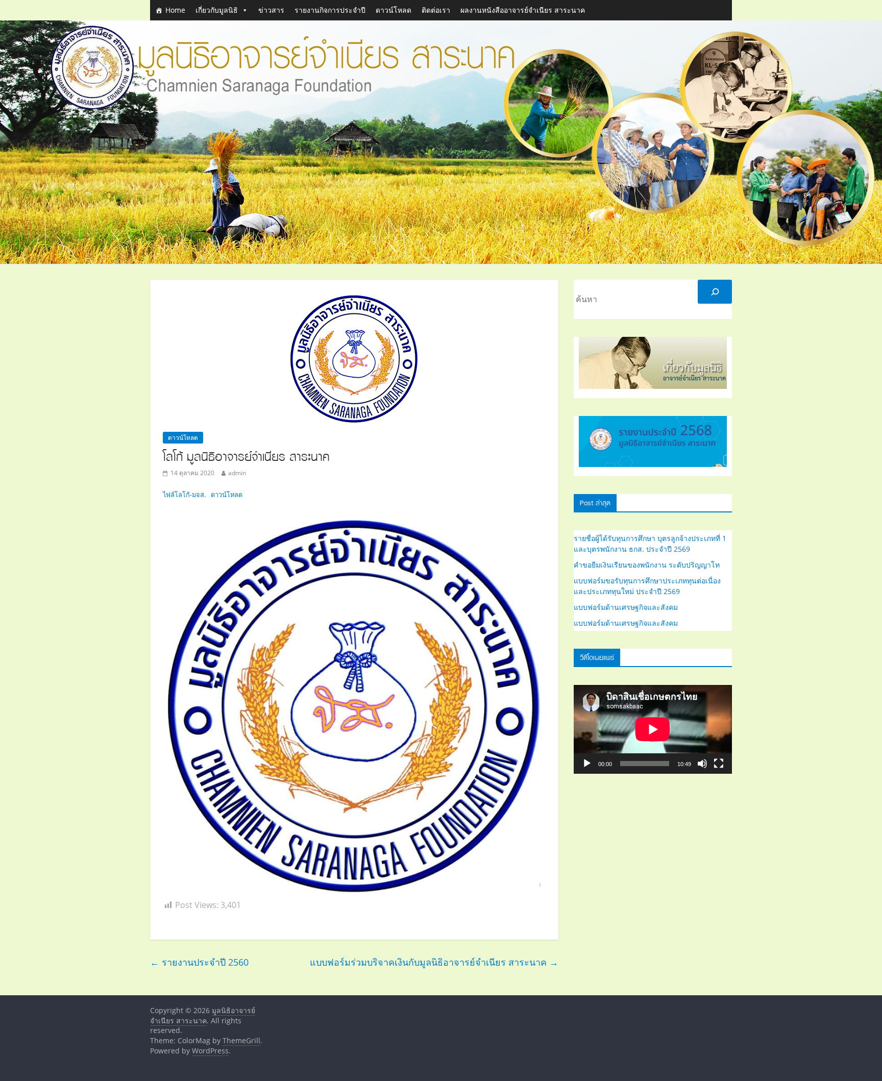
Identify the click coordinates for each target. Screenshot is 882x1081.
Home (175, 10)
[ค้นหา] (715, 292)
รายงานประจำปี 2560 (199, 962)
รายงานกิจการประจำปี (330, 10)
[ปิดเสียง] (702, 763)
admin (237, 473)
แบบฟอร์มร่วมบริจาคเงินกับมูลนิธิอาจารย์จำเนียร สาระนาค (434, 962)
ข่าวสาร (271, 10)
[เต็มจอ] (719, 763)
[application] (653, 729)
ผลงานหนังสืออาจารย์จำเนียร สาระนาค (522, 10)
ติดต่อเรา (436, 10)
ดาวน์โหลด (393, 10)
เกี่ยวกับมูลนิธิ (216, 10)
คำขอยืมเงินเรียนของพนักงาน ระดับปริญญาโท (647, 565)
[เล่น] (587, 763)
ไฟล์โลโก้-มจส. (184, 494)
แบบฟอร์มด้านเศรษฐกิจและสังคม (626, 607)
